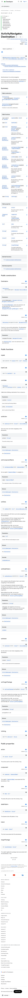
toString (13, 196)
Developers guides (5, 949)
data (12, 224)
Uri (20, 156)
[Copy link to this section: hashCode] (8, 368)
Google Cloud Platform (6, 981)
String (12, 139)
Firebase (3, 979)
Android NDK (3, 955)
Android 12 (3, 939)
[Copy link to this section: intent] (6, 822)
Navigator (16, 98)
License (7, 988)
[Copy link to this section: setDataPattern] (11, 569)
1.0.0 (26, 42)
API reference (5, 6)
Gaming (2, 899)
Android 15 (3, 933)
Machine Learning (4, 901)
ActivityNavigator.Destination (16, 58)
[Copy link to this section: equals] (6, 355)
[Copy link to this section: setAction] (8, 416)
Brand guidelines (13, 988)
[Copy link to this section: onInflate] (7, 380)
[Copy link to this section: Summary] (9, 88)
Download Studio (4, 953)
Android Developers (5, 10)
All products (3, 983)
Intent (12, 177)
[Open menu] (2, 1)
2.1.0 (26, 684)
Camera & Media (4, 906)
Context (13, 129)
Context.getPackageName (16, 528)
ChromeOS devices (5, 919)
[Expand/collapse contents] (8, 16)
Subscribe (17, 991)
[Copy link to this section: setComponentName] (15, 460)
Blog (2, 892)
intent (13, 238)
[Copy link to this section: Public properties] (16, 744)
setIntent (21, 81)
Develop (11, 10)
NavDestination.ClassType (9, 57)
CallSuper (14, 126)
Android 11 (3, 941)
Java (26, 44)
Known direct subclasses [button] (12, 70)
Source (2, 888)
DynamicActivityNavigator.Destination (12, 71)
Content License (14, 866)
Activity (23, 57)
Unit (6, 126)
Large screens (4, 915)
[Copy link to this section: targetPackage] (11, 840)
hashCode (13, 122)
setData (13, 156)
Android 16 (3, 931)
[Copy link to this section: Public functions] (15, 349)
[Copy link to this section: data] (5, 786)
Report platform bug (5, 961)
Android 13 (3, 937)
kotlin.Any (3, 63)
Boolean (6, 119)
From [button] (12, 259)
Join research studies (5, 967)
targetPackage (15, 245)
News (2, 890)
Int (6, 122)
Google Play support (5, 965)
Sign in (24, 1)
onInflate (13, 128)
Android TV (3, 923)
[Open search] (18, 1)
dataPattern (14, 231)
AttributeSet (14, 130)
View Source (23, 40)
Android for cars (4, 921)
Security (2, 886)
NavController (6, 307)
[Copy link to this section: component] (9, 767)
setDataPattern (15, 165)
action (13, 207)
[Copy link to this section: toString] (7, 731)
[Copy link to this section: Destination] (9, 281)
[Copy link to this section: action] (6, 749)
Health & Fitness (4, 903)
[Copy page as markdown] (20, 37)
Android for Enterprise (5, 884)
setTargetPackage (15, 185)
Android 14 (3, 935)
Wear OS (3, 917)
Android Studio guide (5, 947)
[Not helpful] (11, 13)
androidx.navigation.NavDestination (10, 65)
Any (20, 118)
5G (1, 910)
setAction (13, 137)
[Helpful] (9, 13)
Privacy (2, 908)
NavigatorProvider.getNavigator (10, 308)
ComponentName (15, 148)
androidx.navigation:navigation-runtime (18, 39)
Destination (5, 96)
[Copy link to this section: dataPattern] (9, 804)
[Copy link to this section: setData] (7, 502)
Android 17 (3, 929)
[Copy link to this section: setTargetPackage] (13, 682)
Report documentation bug (6, 963)
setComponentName (16, 147)
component (14, 214)
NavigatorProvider (6, 105)
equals (13, 118)
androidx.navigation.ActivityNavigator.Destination (15, 66)
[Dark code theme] (26, 56)
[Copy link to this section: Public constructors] (17, 275)
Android (2, 881)
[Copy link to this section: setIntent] (8, 639)
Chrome (2, 977)
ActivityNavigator (8, 304)
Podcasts (3, 894)
